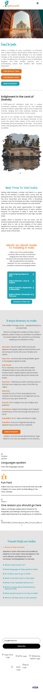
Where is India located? (15, 547)
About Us (23, 680)
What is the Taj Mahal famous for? (19, 582)
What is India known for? (15, 565)
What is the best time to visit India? (20, 578)
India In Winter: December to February (20, 295)
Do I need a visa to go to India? (18, 574)
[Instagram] (20, 628)
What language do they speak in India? (21, 569)
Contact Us (31, 680)
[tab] (21, 547)
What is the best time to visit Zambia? (21, 598)
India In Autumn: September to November (20, 288)
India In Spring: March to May (19, 275)
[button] (11, 71)
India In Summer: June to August (19, 282)
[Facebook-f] (23, 628)
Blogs (15, 680)
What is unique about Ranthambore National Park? (20, 588)
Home (9, 680)
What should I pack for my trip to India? (21, 593)
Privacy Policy (12, 683)
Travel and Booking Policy (27, 683)
